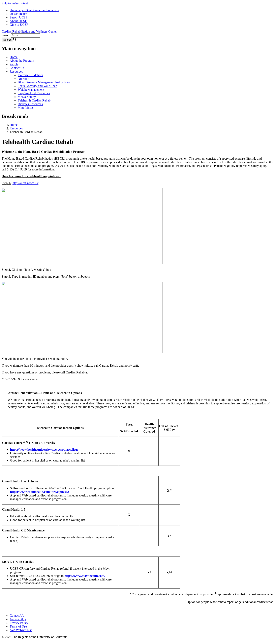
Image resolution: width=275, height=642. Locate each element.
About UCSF (18, 21)
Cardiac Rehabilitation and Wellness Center (29, 31)
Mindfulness (25, 107)
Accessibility (18, 619)
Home (14, 57)
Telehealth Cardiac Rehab (34, 100)
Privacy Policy (19, 623)
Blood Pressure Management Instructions (44, 82)
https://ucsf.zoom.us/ (25, 183)
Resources (16, 71)
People (14, 64)
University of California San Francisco (34, 10)
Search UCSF (18, 17)
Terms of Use (18, 626)
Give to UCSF (19, 24)
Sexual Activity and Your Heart (37, 86)
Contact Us (17, 68)
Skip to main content (15, 3)
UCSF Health (18, 13)
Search (6, 35)
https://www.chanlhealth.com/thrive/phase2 (39, 491)
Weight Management (31, 89)
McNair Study (27, 96)
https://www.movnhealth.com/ (84, 575)
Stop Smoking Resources (34, 93)
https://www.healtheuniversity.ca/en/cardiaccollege (44, 449)
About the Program (22, 60)
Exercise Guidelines (30, 75)
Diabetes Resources (30, 104)
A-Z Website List (21, 630)
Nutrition (23, 78)
